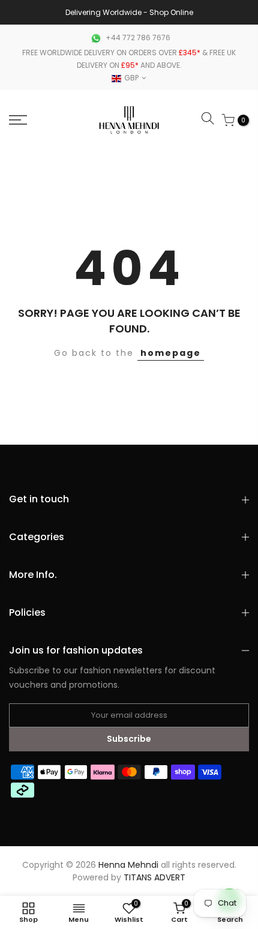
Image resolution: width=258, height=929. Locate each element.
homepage (170, 353)
